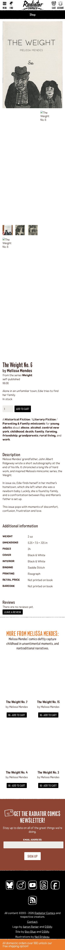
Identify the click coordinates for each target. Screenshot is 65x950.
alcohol (35, 427)
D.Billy (48, 926)
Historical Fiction (17, 419)
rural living (47, 435)
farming (51, 431)
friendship (10, 435)
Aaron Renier (31, 926)
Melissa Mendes (19, 370)
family (39, 431)
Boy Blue (30, 931)
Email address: (32, 839)
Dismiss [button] (61, 944)
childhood (17, 431)
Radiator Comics (45, 913)
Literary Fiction (44, 419)
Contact (32, 921)
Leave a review (12, 612)
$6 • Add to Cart (16, 715)
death (29, 431)
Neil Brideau (42, 936)
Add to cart (22, 409)
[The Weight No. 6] (32, 64)
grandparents (28, 435)
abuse (25, 427)
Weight (27, 375)
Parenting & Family (16, 423)
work (6, 439)
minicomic (37, 423)
